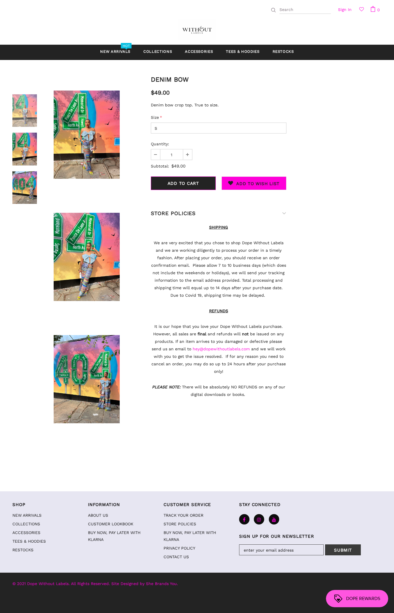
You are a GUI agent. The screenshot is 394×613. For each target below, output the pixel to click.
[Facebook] (244, 519)
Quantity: (160, 144)
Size (156, 117)
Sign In (345, 9)
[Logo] (197, 29)
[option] (86, 134)
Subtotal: (160, 166)
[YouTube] (274, 519)
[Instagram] (259, 519)
